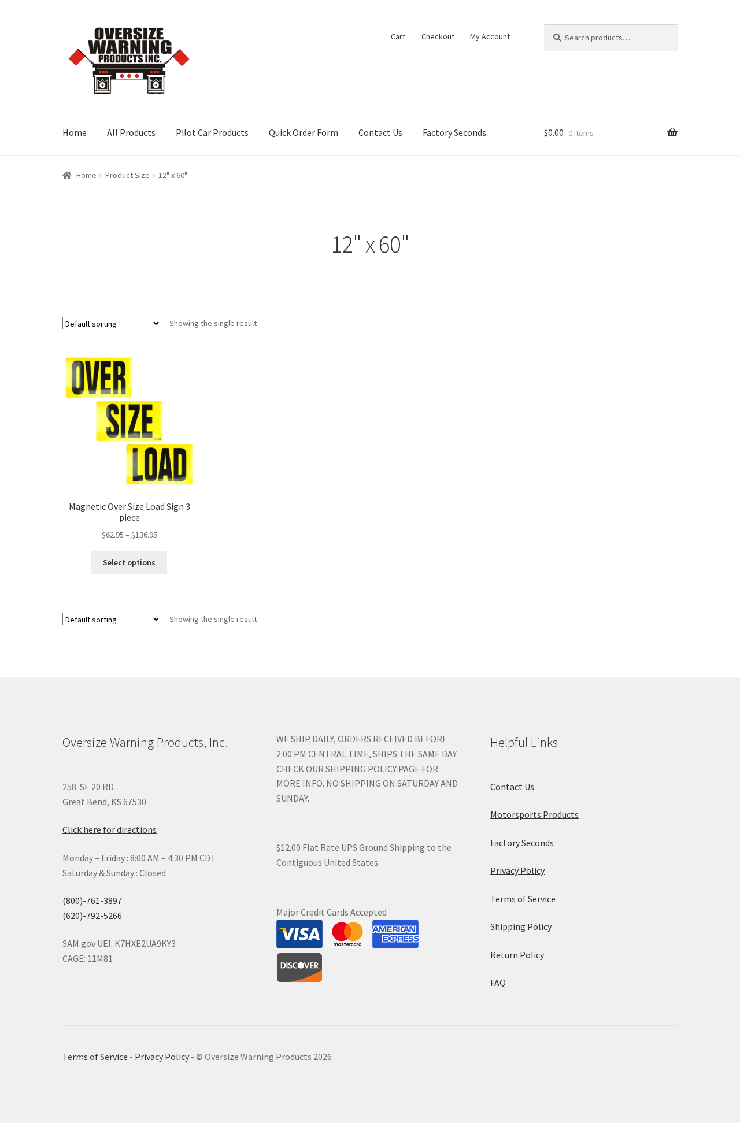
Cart (398, 36)
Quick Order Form (303, 132)
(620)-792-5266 (92, 915)
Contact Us (380, 132)
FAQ (498, 982)
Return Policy (517, 955)
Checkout (437, 36)
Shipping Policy (521, 926)
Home (74, 132)
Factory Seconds (454, 132)
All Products (131, 132)
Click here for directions (109, 829)
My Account (490, 36)
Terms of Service (523, 899)
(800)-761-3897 (92, 900)
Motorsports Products (534, 814)
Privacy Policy (517, 870)
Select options (129, 562)
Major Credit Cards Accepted (331, 912)
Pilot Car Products (212, 132)
